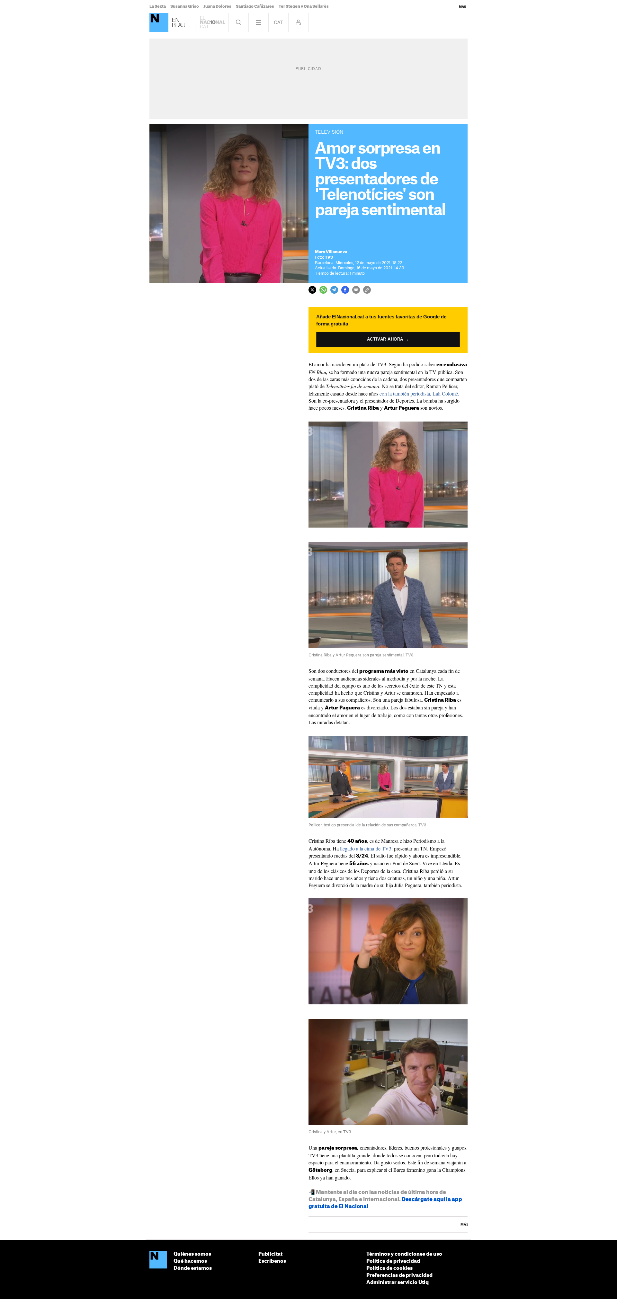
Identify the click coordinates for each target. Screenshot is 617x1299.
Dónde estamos (193, 1268)
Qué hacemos (190, 1261)
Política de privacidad (393, 1261)
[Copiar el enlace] (367, 290)
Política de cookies (389, 1268)
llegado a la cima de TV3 (365, 848)
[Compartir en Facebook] (345, 290)
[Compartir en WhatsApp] (323, 290)
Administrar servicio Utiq (397, 1282)
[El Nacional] (158, 22)
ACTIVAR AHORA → (388, 339)
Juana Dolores (217, 6)
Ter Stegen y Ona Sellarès (304, 6)
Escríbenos (272, 1261)
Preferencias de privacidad (399, 1275)
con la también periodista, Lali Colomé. (419, 393)
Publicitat (270, 1254)
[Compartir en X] (312, 290)
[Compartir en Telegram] (334, 290)
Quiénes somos (192, 1254)
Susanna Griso (184, 6)
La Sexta (157, 6)
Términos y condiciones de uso (404, 1254)
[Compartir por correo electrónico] (356, 290)
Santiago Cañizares (255, 6)
